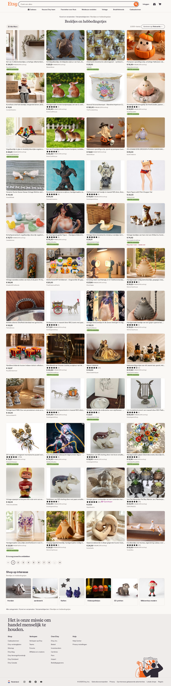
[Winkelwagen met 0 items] (160, 4)
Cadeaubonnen (135, 9)
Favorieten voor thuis (68, 9)
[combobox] (75, 4)
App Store (15, 670)
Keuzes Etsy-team (48, 9)
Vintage (105, 9)
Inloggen (146, 4)
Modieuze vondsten (89, 9)
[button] (13, 681)
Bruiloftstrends (118, 9)
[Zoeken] (136, 4)
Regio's (160, 682)
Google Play (33, 670)
